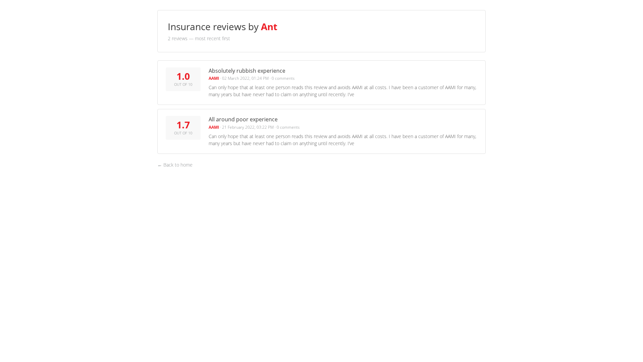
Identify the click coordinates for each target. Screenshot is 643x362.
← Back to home (175, 165)
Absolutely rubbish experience (247, 70)
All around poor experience (243, 119)
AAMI (214, 78)
